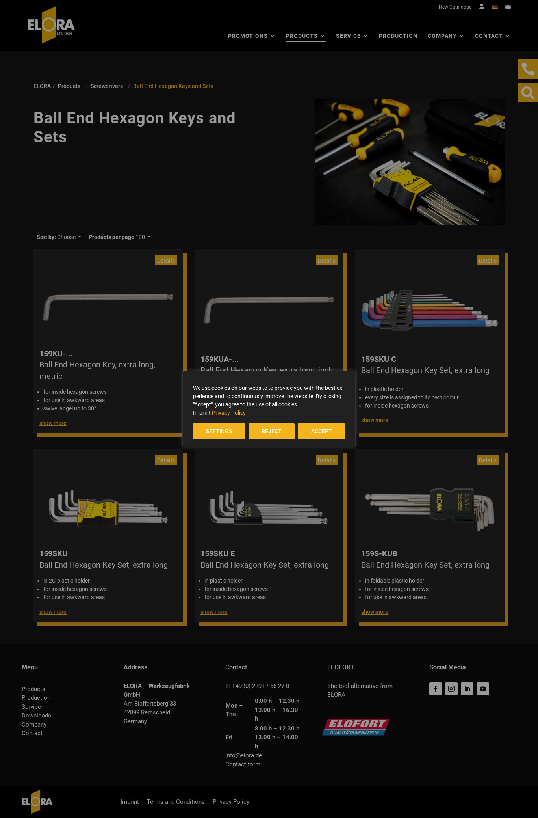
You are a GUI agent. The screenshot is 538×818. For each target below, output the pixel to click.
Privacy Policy (229, 413)
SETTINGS (219, 431)
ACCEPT (321, 431)
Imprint (202, 413)
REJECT (272, 431)
